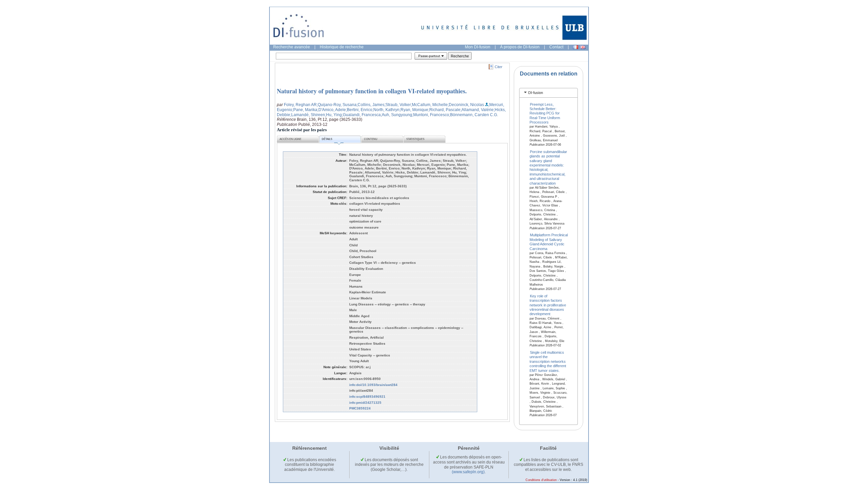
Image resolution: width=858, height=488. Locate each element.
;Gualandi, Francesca (361, 114)
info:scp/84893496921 (367, 396)
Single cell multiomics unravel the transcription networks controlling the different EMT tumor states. (548, 361)
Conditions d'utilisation (541, 480)
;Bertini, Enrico (359, 109)
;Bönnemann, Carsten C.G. (473, 114)
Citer (498, 67)
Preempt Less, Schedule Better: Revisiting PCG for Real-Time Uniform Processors (545, 113)
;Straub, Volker (397, 104)
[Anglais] (583, 47)
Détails (327, 139)
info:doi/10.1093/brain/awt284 (373, 385)
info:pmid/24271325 (365, 402)
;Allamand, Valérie (477, 109)
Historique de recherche (342, 47)
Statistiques (415, 139)
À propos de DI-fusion (520, 47)
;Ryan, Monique (414, 109)
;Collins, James (370, 104)
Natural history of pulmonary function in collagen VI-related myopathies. (372, 91)
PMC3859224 (360, 408)
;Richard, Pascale (444, 109)
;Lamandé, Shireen (307, 114)
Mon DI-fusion (477, 47)
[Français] (575, 47)
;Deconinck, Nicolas (466, 104)
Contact (556, 47)
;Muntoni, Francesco (430, 114)
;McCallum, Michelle (429, 104)
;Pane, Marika (304, 109)
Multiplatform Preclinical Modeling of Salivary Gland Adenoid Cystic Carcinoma (549, 241)
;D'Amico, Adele (331, 109)
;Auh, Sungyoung (396, 114)
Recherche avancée (291, 47)
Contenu (370, 139)
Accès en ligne (290, 139)
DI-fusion (535, 93)
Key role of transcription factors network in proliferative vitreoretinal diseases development (548, 305)
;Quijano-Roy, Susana (337, 104)
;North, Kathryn (386, 109)
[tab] (548, 93)
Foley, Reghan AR (300, 104)
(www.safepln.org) (468, 472)
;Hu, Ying (333, 114)
